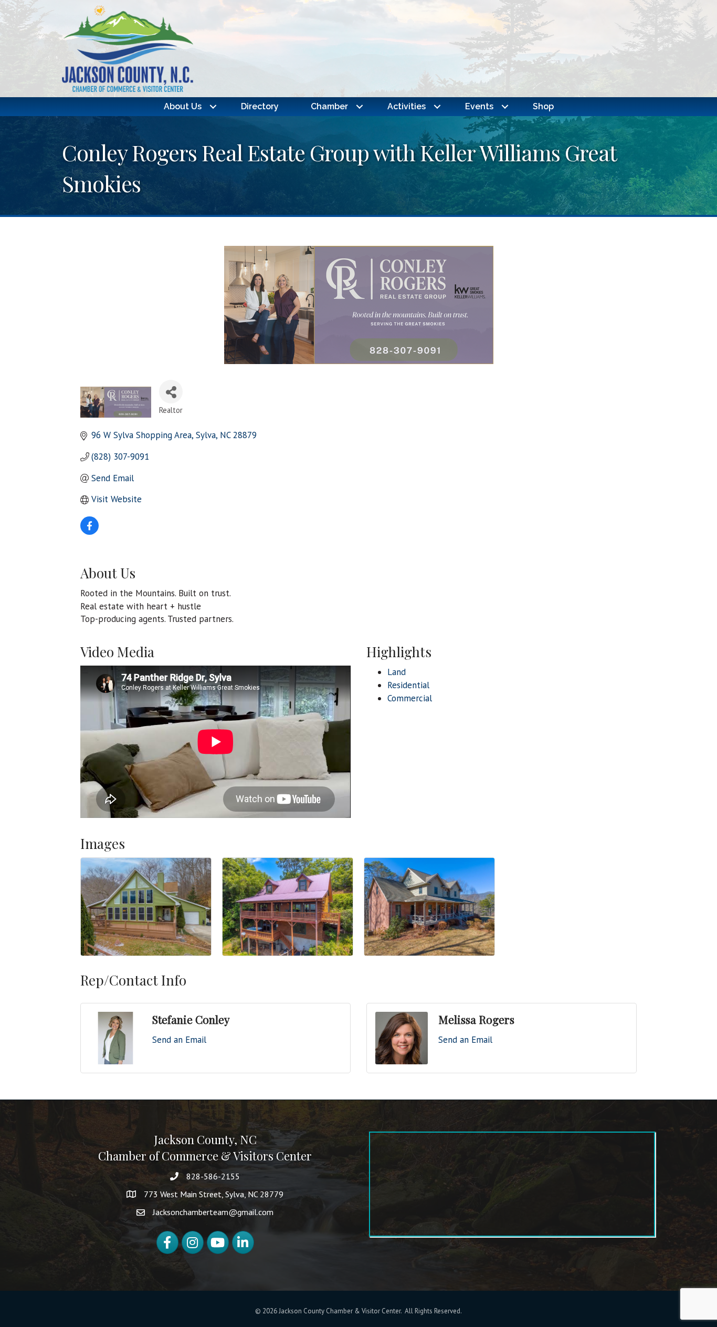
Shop (543, 106)
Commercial (409, 698)
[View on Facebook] (89, 531)
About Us (183, 106)
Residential (408, 685)
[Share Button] (171, 391)
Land (396, 672)
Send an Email (179, 1039)
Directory (260, 106)
